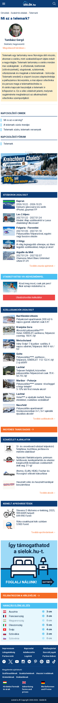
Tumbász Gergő (14, 39)
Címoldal (5, 13)
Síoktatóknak (22, 677)
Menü (3, 3)
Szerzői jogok (49, 652)
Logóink (28, 656)
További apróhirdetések (42, 532)
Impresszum (8, 648)
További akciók (47, 493)
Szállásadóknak (9, 673)
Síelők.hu (29, 3)
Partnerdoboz (49, 656)
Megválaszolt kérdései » (14, 48)
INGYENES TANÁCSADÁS (17, 429)
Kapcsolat (28, 648)
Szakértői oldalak (19, 13)
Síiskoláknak (8, 677)
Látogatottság (8, 652)
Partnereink (8, 656)
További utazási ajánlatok (41, 266)
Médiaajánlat (49, 648)
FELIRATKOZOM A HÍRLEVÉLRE (20, 595)
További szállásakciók (43, 419)
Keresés (54, 3)
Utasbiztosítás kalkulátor (29, 297)
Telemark (33, 13)
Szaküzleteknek (26, 673)
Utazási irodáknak (44, 673)
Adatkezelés (29, 652)
